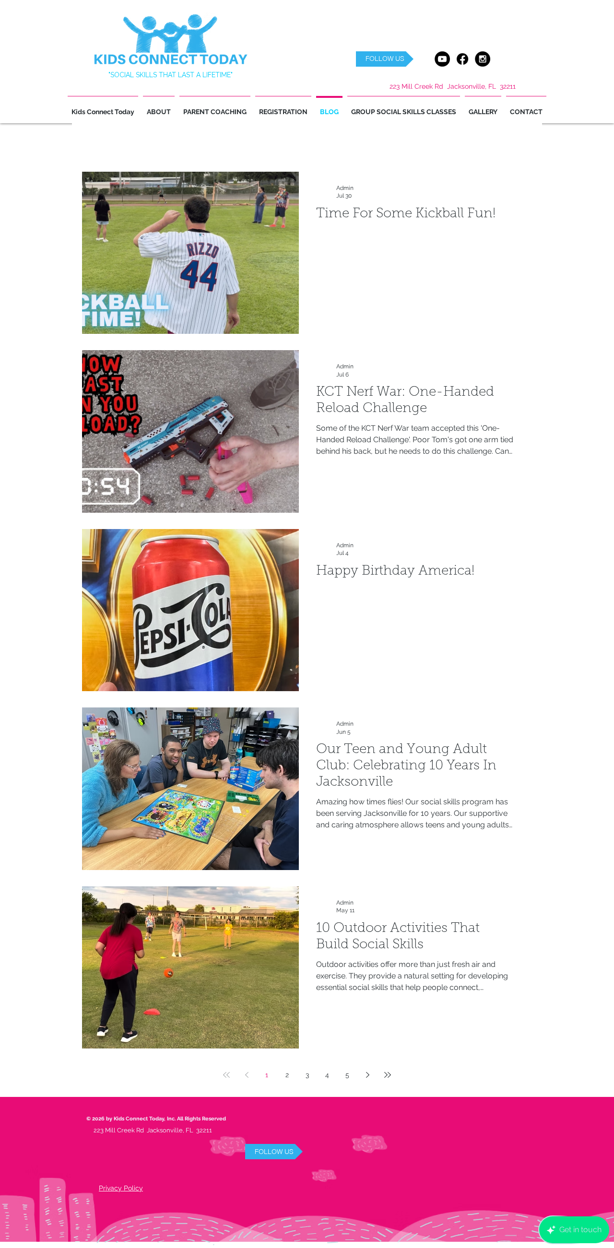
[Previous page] (246, 1074)
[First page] (226, 1074)
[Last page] (387, 1074)
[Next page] (367, 1074)
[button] (384, 59)
